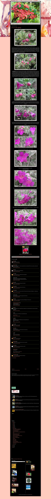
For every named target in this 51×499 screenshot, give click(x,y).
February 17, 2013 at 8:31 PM (16, 335)
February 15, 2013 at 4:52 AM (16, 267)
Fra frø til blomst (15, 354)
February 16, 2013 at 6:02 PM (16, 300)
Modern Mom (14, 349)
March (14, 427)
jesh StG (14, 273)
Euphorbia (14, 438)
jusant (26, 494)
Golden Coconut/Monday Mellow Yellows (17, 435)
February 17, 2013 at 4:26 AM (16, 330)
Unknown (14, 286)
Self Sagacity (14, 341)
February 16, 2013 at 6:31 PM (16, 310)
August (14, 422)
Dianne (14, 282)
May (13, 425)
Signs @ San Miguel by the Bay (16, 433)
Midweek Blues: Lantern (18, 402)
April (13, 426)
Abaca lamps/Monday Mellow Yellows (19, 409)
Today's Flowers (30, 254)
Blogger (31, 494)
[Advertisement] (25, 363)
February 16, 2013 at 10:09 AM (16, 292)
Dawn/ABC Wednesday (15, 441)
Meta (13, 307)
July (13, 423)
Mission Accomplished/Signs (16, 437)
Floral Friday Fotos (24, 254)
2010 (13, 447)
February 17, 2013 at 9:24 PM (16, 339)
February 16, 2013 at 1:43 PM (16, 296)
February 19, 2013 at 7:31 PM (16, 356)
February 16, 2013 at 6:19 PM (16, 305)
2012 (13, 445)
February (14, 428)
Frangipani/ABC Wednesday (16, 434)
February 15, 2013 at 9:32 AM (16, 271)
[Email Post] (23, 256)
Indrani (14, 337)
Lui (13, 332)
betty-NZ (14, 345)
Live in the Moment (23, 3)
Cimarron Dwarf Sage (16, 27)
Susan (14, 269)
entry (21, 351)
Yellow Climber (14, 439)
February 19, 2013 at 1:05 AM (16, 352)
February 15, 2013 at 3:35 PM (16, 275)
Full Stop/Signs (17, 395)
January (14, 444)
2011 (13, 446)
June (13, 424)
